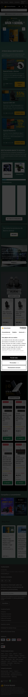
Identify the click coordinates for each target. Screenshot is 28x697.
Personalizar (13, 362)
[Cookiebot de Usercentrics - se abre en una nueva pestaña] (20, 328)
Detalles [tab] (14, 332)
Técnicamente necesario (14, 367)
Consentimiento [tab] (6, 332)
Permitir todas (14, 357)
